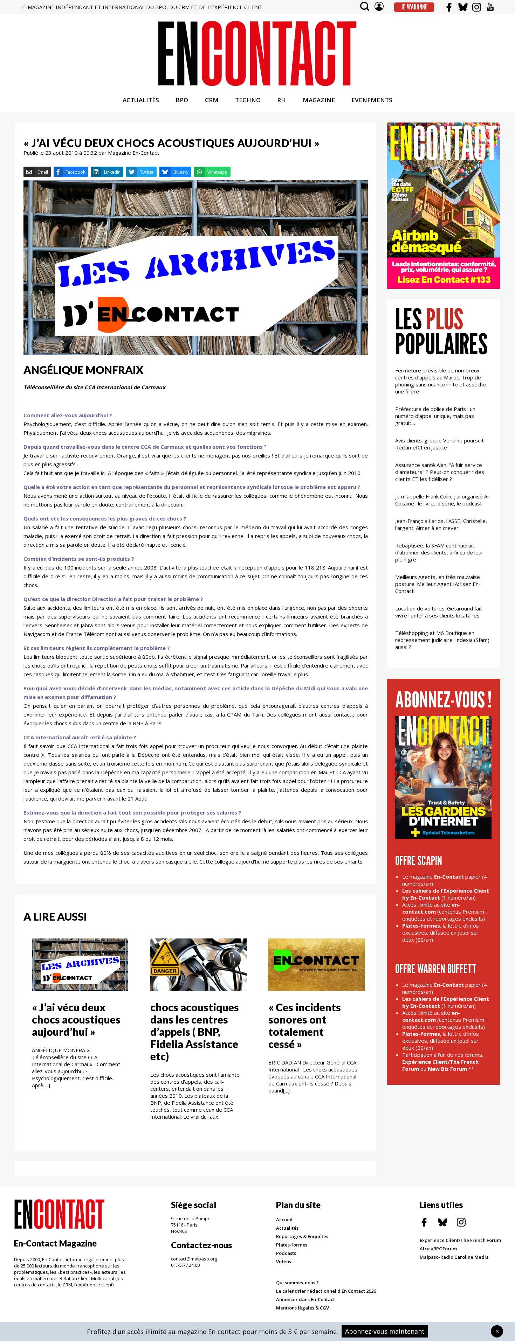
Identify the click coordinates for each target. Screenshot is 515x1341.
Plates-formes (291, 1245)
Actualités (287, 1228)
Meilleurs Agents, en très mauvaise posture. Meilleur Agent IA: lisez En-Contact (438, 583)
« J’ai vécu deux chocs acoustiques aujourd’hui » (76, 1019)
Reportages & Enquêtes (302, 1236)
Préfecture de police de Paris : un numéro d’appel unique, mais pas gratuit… (435, 415)
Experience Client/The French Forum (460, 1240)
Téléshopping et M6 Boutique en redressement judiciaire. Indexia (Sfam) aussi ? (442, 639)
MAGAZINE (319, 100)
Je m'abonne (414, 7)
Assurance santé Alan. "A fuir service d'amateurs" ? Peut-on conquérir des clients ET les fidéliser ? (439, 471)
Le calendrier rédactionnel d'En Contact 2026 (326, 1291)
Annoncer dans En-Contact (305, 1299)
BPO (182, 100)
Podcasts (286, 1253)
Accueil (284, 1219)
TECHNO (248, 100)
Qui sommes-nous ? (297, 1282)
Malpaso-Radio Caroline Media (454, 1257)
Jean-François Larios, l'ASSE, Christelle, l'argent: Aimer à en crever (441, 524)
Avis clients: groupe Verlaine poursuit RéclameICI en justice (439, 444)
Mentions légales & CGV (302, 1308)
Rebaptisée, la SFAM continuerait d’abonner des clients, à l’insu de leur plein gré (439, 552)
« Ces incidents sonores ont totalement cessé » (304, 1025)
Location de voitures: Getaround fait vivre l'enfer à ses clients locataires (438, 612)
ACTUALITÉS (141, 100)
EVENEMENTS (371, 100)
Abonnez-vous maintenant (385, 1331)
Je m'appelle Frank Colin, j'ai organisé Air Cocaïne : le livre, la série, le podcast (442, 500)
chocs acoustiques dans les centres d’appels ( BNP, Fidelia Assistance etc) (194, 1031)
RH (281, 100)
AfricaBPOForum (438, 1248)
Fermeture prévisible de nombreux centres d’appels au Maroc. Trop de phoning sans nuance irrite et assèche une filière (440, 381)
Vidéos (283, 1261)
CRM (212, 100)
